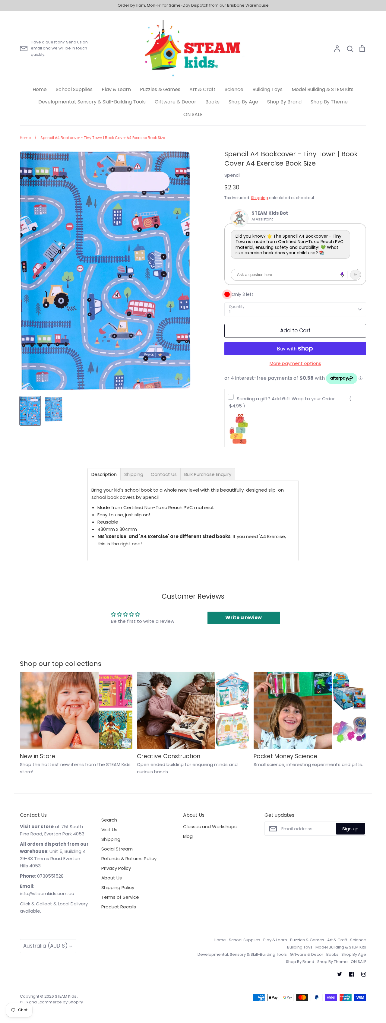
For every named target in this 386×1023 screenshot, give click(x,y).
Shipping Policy (117, 887)
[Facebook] (352, 974)
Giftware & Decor (175, 101)
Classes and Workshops (210, 826)
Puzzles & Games (160, 89)
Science (234, 89)
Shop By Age (243, 101)
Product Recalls (118, 907)
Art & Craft (202, 89)
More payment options (295, 363)
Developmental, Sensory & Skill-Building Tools (92, 101)
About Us (111, 878)
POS (24, 1002)
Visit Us (109, 829)
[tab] (104, 474)
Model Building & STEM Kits (322, 89)
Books (212, 101)
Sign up (350, 828)
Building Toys (267, 89)
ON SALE (193, 114)
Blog (188, 836)
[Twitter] (340, 974)
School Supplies (74, 89)
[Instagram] (364, 974)
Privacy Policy (116, 868)
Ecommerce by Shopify (60, 1002)
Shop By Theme (329, 101)
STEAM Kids (66, 996)
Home (40, 89)
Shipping (259, 198)
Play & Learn (116, 89)
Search (109, 820)
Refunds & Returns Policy (129, 858)
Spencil (232, 175)
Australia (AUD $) (45, 945)
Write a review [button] (243, 617)
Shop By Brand (284, 101)
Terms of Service (120, 897)
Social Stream (117, 849)
